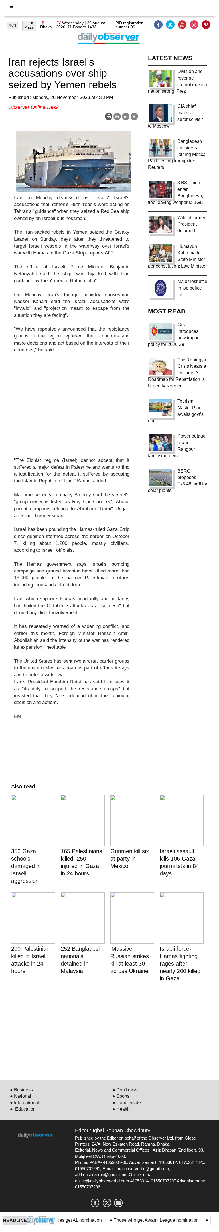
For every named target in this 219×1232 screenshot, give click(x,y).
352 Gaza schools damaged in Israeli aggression (26, 866)
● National (20, 1096)
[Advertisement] (71, 409)
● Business (21, 1089)
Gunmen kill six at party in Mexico (129, 858)
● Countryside (126, 1102)
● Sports (120, 1096)
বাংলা (12, 25)
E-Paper (29, 26)
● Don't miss (124, 1089)
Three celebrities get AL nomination (57, 1220)
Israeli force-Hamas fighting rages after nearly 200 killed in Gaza (180, 964)
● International (24, 1102)
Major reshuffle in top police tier (192, 288)
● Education (23, 1109)
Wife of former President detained (191, 224)
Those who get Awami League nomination (146, 1220)
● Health (121, 1109)
